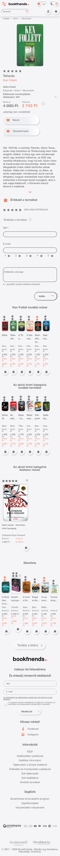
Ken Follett (10, 80)
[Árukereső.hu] (18, 842)
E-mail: (7, 244)
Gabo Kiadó (9, 87)
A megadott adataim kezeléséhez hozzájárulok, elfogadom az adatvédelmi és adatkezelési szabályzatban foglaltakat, (31, 703)
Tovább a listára (27, 645)
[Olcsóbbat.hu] (41, 843)
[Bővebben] (30, 191)
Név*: (6, 228)
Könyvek (7, 91)
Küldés (42, 296)
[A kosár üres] (56, 11)
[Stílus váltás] (39, 4)
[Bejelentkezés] (48, 11)
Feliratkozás (26, 711)
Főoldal (6, 19)
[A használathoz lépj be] (27, 481)
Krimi (15, 19)
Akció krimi (26, 19)
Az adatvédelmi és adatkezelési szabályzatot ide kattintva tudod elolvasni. (27, 698)
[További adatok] (55, 97)
